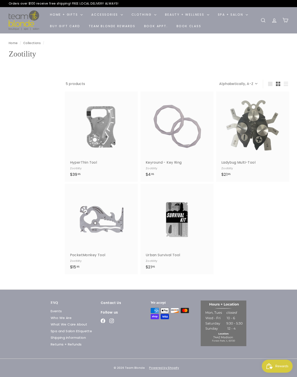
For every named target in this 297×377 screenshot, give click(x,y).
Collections (32, 43)
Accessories (105, 14)
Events (56, 311)
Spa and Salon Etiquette (71, 331)
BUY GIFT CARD (65, 26)
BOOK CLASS (189, 26)
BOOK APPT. (156, 26)
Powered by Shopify (164, 368)
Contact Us (111, 303)
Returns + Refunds (66, 344)
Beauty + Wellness (185, 14)
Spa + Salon (231, 14)
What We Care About (69, 324)
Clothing (142, 14)
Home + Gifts (64, 14)
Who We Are (61, 318)
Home (14, 43)
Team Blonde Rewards (112, 26)
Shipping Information (68, 337)
